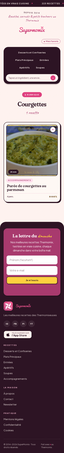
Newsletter (10, 404)
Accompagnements (15, 378)
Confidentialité (12, 424)
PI (23, 323)
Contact (8, 398)
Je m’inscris (32, 280)
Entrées (44, 60)
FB (15, 323)
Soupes (40, 67)
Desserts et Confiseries (32, 52)
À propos (9, 393)
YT (31, 323)
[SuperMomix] (32, 30)
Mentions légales (13, 419)
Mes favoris (51, 41)
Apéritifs (24, 67)
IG (7, 323)
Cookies (9, 430)
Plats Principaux (24, 60)
